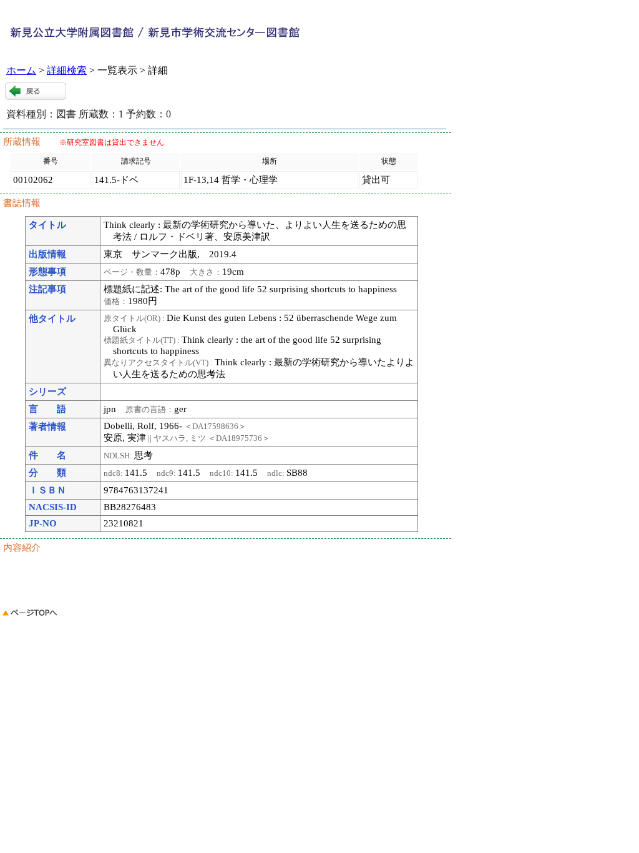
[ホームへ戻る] (187, 43)
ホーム (21, 70)
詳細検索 (67, 70)
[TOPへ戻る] (30, 618)
